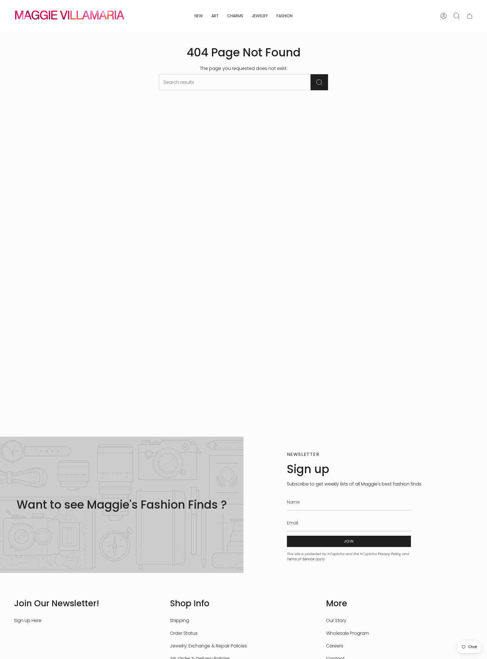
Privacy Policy (389, 554)
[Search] (319, 82)
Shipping (179, 620)
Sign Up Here (27, 620)
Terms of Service (300, 559)
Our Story (336, 620)
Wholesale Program (347, 633)
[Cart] (469, 16)
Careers (334, 646)
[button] (215, 15)
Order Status (184, 633)
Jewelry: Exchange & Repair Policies (208, 646)
